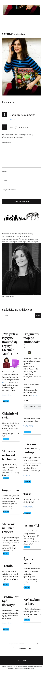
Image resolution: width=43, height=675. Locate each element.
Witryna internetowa (9, 190)
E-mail (4, 180)
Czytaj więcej (6, 395)
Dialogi (5, 439)
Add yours (13, 119)
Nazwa (4, 171)
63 (14, 648)
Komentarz (6, 142)
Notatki (6, 478)
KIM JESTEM (21, 660)
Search (39, 2)
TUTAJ (4, 382)
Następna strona (25, 648)
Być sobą (6, 401)
